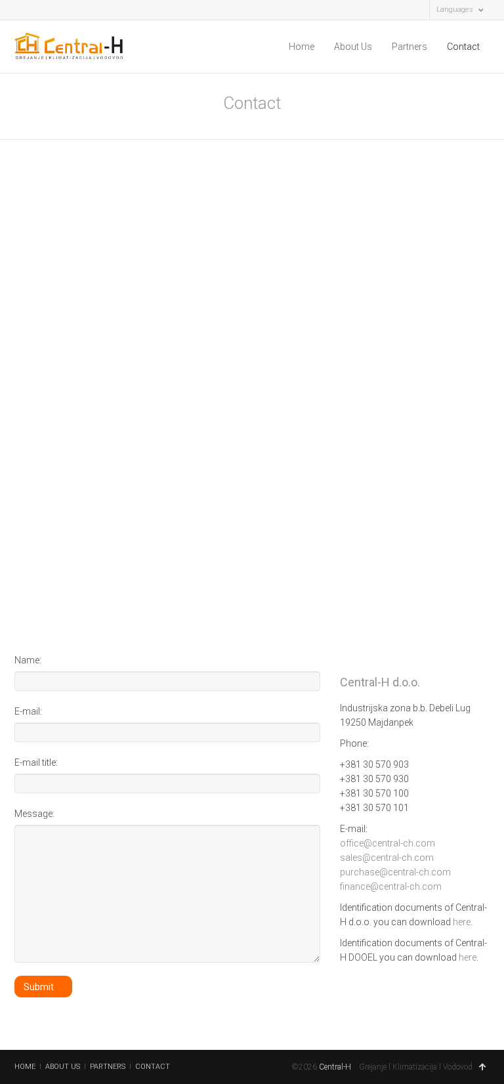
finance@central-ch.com (391, 886)
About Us (353, 46)
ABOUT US (62, 1066)
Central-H (335, 1067)
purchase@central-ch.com (395, 872)
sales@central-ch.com (387, 857)
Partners (409, 46)
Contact (463, 46)
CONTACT (152, 1066)
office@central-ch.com (387, 843)
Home (301, 46)
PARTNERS (107, 1066)
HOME (24, 1066)
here (462, 922)
